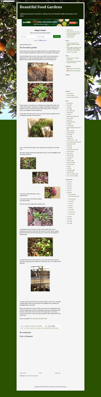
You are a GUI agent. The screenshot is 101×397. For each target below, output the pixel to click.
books (68, 105)
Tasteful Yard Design (72, 52)
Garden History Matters (73, 97)
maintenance (70, 144)
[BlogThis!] (50, 326)
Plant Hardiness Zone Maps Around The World (74, 62)
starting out (70, 162)
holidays (69, 138)
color (25, 328)
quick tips (69, 155)
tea (67, 166)
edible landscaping (71, 116)
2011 (68, 223)
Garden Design (70, 95)
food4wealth (70, 122)
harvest (69, 134)
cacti (68, 107)
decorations (70, 110)
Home (40, 373)
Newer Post (23, 373)
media (68, 145)
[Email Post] (45, 326)
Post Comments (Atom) (32, 375)
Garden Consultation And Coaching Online (73, 34)
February (71, 212)
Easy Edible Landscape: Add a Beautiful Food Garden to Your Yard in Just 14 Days (74, 49)
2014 (68, 216)
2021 (68, 181)
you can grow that (71, 175)
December (71, 194)
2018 (68, 188)
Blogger (64, 386)
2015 (68, 192)
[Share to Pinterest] (54, 326)
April (70, 207)
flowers (28, 328)
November (71, 199)
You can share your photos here (38, 318)
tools (68, 168)
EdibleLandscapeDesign (74, 70)
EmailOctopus (43, 40)
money (68, 147)
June (70, 203)
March (70, 209)
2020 (68, 184)
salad (43, 328)
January (71, 214)
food (68, 120)
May (70, 205)
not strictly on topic (71, 149)
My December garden (73, 196)
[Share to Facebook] (53, 326)
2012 (68, 221)
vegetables (47, 328)
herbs (68, 136)
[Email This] (48, 326)
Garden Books (70, 37)
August (70, 201)
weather (69, 172)
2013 (68, 218)
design (68, 112)
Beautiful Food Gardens (41, 7)
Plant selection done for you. (74, 32)
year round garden (54, 328)
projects (69, 153)
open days (69, 151)
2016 (68, 190)
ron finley (69, 157)
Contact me (70, 30)
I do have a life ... (71, 140)
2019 (68, 186)
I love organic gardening (73, 142)
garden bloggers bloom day (74, 127)
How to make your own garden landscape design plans (73, 44)
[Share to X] (51, 326)
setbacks (69, 160)
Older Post (57, 373)
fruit (68, 123)
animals (69, 103)
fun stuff (69, 125)
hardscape (38, 328)
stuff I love (69, 164)
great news (33, 328)
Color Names (70, 93)
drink (68, 114)
